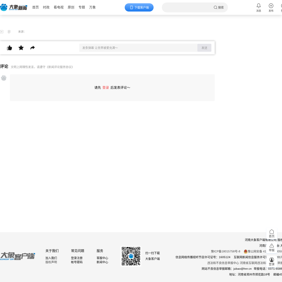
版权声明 (51, 262)
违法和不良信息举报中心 (223, 263)
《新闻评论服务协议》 (59, 67)
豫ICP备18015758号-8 (225, 251)
